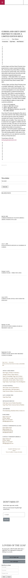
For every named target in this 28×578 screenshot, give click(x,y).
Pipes (17, 380)
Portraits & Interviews (14, 372)
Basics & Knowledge (7, 376)
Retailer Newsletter (16, 403)
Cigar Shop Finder (7, 397)
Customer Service (18, 391)
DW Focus (14, 2)
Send (4, 576)
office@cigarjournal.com (8, 421)
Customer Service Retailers (18, 405)
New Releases (20, 41)
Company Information (18, 452)
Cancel (8, 576)
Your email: (4, 181)
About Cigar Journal (7, 387)
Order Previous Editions (8, 391)
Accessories (5, 41)
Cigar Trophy (6, 381)
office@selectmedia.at (8, 432)
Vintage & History (7, 374)
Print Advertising (6, 410)
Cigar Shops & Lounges (8, 378)
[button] (14, 557)
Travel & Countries (18, 378)
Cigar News (12, 41)
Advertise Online (15, 410)
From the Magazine (20, 381)
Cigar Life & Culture (17, 376)
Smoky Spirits (12, 380)
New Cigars (5, 372)
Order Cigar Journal (7, 403)
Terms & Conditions (9, 452)
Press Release (15, 39)
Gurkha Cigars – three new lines (11, 272)
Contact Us (21, 410)
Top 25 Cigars (12, 381)
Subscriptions (16, 387)
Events (21, 380)
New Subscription (7, 389)
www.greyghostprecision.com (9, 140)
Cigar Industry (15, 374)
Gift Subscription (15, 389)
